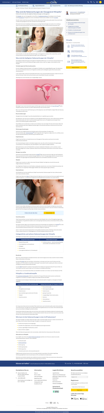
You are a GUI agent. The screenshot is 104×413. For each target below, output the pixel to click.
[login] (100, 2)
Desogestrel (21, 17)
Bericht (57, 224)
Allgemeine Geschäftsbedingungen (59, 374)
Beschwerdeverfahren (57, 381)
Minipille (26, 8)
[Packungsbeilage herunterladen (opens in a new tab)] (75, 398)
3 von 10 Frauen (55, 106)
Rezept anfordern (75, 67)
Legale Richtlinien (56, 372)
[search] (88, 2)
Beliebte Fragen (25, 2)
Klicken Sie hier (49, 212)
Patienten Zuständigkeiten (57, 383)
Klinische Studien (29, 132)
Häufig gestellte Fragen (38, 382)
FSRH (21, 266)
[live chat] (91, 2)
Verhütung (22, 8)
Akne (28, 176)
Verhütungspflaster (22, 342)
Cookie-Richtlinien (66, 411)
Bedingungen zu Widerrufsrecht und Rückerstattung (59, 377)
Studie (22, 261)
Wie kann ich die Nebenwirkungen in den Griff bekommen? (76, 33)
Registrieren (79, 390)
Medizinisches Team (38, 378)
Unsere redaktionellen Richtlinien (40, 380)
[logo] (52, 2)
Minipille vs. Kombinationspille (74, 30)
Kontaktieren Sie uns (38, 383)
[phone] (94, 2)
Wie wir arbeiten (37, 374)
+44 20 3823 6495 (21, 378)
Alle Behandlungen (6, 2)
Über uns (36, 372)
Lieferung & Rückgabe (16, 2)
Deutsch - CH (74, 376)
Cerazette (56, 17)
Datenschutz (55, 379)
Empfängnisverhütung (43, 16)
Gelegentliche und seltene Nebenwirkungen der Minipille (74, 27)
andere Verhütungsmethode (34, 336)
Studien (38, 154)
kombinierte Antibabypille (23, 276)
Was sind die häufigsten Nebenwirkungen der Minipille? (76, 23)
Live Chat (69, 363)
